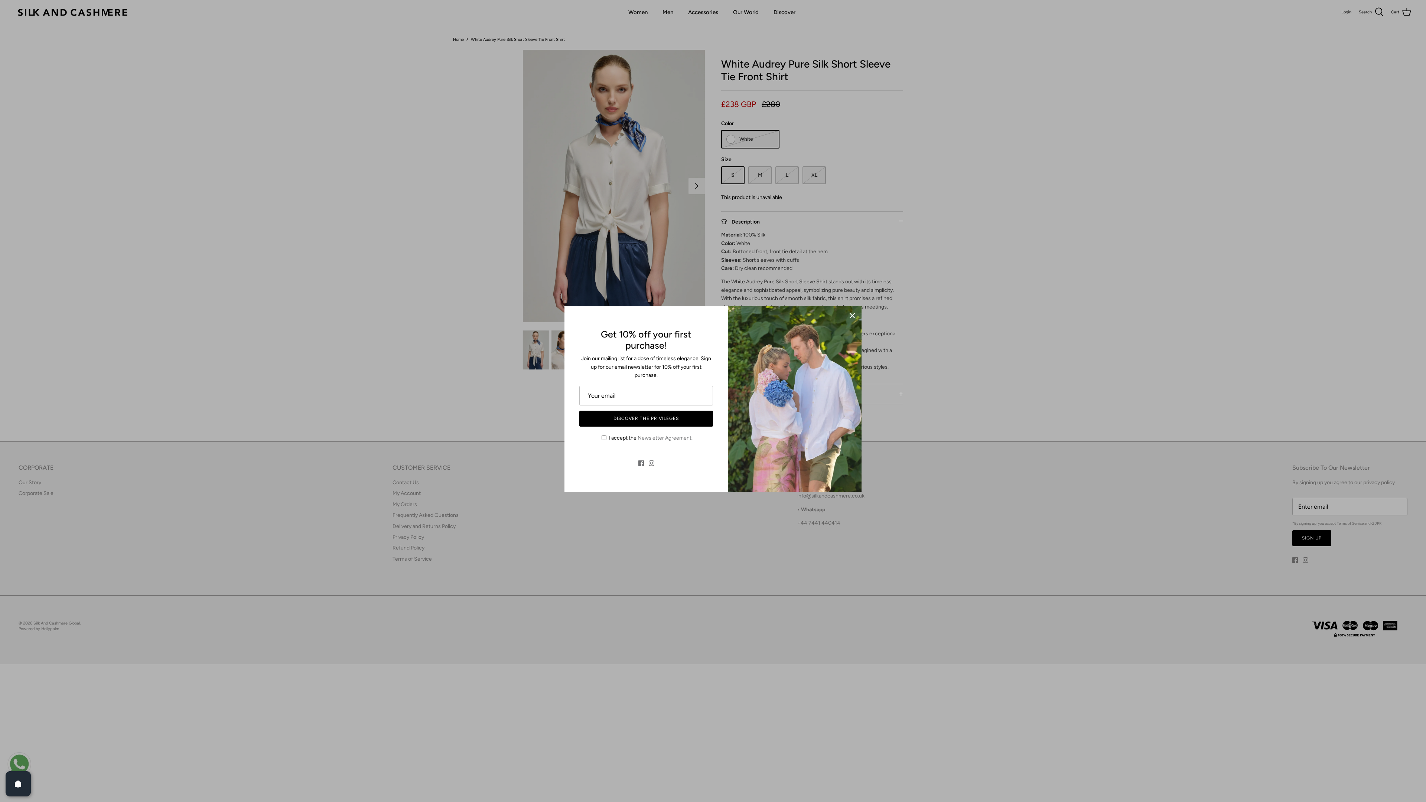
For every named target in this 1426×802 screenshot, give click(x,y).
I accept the (651, 438)
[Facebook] (641, 463)
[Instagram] (651, 463)
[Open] (18, 783)
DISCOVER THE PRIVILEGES (645, 418)
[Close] (852, 315)
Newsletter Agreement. (665, 438)
